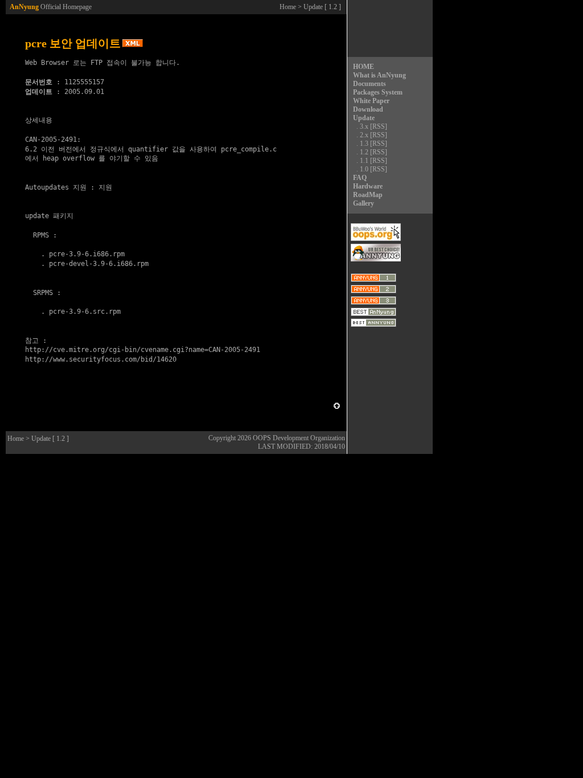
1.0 (364, 169)
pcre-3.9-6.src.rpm (85, 312)
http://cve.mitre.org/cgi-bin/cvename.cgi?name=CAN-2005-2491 (142, 350)
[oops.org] (376, 239)
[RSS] (378, 126)
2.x (364, 135)
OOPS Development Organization (299, 438)
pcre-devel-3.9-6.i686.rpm (99, 264)
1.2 (364, 152)
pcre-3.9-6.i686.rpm (87, 254)
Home (288, 7)
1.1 (364, 161)
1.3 (364, 144)
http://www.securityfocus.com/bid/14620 (100, 359)
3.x (364, 126)
